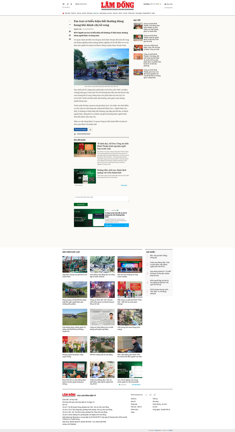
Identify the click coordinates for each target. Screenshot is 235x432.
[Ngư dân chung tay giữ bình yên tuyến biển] (74, 264)
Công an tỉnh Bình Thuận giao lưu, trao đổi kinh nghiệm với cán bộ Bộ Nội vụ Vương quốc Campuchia (152, 74)
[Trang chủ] (63, 13)
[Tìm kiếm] (71, 4)
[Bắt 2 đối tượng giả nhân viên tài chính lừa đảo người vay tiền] (130, 344)
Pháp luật (96, 13)
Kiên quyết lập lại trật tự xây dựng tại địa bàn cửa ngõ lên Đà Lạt (159, 283)
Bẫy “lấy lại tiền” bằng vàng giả (158, 256)
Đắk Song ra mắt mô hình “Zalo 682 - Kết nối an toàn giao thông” (130, 302)
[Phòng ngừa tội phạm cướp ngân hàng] (74, 344)
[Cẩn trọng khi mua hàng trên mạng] (130, 317)
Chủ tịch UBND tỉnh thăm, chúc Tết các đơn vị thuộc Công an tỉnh (152, 47)
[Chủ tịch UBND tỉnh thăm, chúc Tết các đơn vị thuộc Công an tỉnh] (138, 48)
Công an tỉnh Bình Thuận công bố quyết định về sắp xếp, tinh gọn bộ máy (151, 38)
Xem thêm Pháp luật (71, 252)
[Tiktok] (146, 394)
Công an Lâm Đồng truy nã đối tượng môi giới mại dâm (101, 328)
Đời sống (89, 13)
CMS (158, 430)
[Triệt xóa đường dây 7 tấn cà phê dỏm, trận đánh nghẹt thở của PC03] (102, 369)
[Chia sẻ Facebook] (69, 31)
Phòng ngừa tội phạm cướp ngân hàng (72, 356)
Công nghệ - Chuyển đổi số (143, 13)
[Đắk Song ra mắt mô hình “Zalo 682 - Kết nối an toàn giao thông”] (130, 289)
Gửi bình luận (81, 204)
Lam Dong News (168, 7)
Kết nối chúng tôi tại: (137, 395)
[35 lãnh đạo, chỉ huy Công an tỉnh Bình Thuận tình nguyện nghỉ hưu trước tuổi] (85, 149)
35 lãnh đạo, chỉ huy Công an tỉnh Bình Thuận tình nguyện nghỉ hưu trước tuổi (113, 146)
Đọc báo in (67, 7)
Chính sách (131, 13)
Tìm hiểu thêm (136, 384)
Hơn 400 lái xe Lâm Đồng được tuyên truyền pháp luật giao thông (74, 382)
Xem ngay (124, 185)
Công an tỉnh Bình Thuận (83, 134)
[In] (90, 129)
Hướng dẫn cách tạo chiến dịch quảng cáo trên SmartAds (111, 171)
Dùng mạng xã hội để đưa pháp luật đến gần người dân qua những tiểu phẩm (74, 302)
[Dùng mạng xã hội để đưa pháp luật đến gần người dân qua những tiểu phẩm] (74, 289)
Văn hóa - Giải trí (117, 13)
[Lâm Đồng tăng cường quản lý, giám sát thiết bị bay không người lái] (74, 317)
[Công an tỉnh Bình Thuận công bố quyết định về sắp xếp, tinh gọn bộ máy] (138, 38)
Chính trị (73, 13)
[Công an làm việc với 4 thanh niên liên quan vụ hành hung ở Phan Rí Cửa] (102, 289)
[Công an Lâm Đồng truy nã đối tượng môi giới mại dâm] (102, 317)
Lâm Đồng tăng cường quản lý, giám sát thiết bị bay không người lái (74, 329)
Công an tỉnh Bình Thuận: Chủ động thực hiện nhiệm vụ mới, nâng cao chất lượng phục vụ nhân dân (152, 27)
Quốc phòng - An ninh (106, 13)
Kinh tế (84, 13)
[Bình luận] (69, 35)
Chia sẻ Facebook (81, 129)
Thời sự (79, 13)
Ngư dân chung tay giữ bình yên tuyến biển (74, 276)
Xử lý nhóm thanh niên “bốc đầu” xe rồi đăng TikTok (159, 292)
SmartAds (80, 185)
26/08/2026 (81, 4)
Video (153, 13)
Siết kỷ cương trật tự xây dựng (101, 355)
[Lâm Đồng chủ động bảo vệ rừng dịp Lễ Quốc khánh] (102, 264)
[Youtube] (150, 394)
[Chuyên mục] (63, 4)
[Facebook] (154, 394)
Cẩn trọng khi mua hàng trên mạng (129, 328)
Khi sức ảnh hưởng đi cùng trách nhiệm (128, 276)
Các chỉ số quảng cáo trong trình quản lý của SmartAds (128, 381)
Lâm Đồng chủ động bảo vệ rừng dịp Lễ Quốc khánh (102, 276)
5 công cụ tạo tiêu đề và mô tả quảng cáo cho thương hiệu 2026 (116, 215)
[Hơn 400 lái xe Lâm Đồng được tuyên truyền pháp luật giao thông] (74, 369)
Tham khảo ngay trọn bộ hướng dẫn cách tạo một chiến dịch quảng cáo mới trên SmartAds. (113, 176)
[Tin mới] (67, 4)
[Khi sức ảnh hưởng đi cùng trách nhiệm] (130, 264)
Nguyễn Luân (78, 29)
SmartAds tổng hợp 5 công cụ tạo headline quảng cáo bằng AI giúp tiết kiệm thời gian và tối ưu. (115, 220)
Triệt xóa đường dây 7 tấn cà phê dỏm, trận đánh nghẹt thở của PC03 (101, 382)
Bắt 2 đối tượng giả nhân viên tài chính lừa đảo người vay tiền (130, 356)
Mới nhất (67, 13)
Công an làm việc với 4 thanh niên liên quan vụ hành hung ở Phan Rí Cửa (102, 302)
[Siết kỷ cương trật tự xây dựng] (102, 344)
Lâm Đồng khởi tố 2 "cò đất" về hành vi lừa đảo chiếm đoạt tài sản (160, 273)
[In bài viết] (69, 39)
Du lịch (125, 13)
